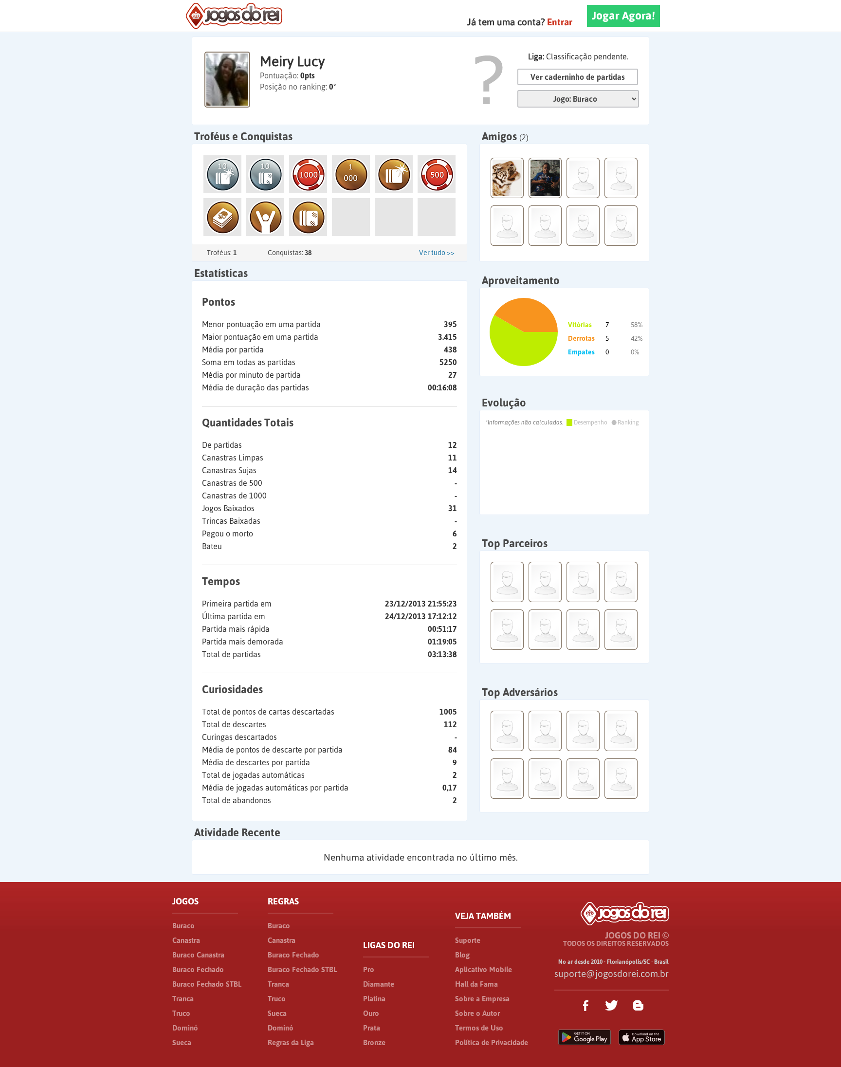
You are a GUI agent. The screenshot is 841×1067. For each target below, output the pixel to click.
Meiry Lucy (292, 61)
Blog (462, 955)
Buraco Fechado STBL (206, 984)
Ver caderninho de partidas (577, 77)
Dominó (185, 1028)
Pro (368, 969)
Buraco (183, 925)
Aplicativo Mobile (483, 969)
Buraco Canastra (198, 955)
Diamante (378, 984)
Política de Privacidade (491, 1042)
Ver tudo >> (437, 253)
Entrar (559, 22)
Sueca (181, 1042)
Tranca (183, 998)
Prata (371, 1028)
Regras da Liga (291, 1042)
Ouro (371, 1013)
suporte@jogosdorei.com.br (611, 973)
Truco (181, 1013)
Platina (374, 998)
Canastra (186, 940)
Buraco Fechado (198, 969)
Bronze (374, 1042)
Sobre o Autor (477, 1013)
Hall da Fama (476, 984)
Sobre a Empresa (482, 998)
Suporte (467, 940)
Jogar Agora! (623, 15)
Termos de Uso (479, 1028)
